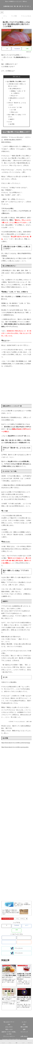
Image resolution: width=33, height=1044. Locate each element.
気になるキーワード (9, 1022)
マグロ (21, 918)
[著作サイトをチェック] (9, 938)
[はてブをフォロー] (9, 942)
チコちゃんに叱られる (8, 918)
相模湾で (12, 119)
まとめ (10, 121)
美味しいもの (9, 1029)
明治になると (14, 112)
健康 (24, 1029)
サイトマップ (24, 1031)
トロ (17, 918)
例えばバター (14, 95)
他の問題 (12, 124)
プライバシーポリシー (9, 1036)
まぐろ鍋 (13, 109)
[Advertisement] (16, 385)
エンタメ (24, 1022)
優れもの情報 (24, 1027)
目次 (14, 76)
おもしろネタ (9, 1027)
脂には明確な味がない (15, 88)
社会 (9, 1024)
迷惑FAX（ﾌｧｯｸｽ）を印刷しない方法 (9, 1033)
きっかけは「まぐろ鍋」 (16, 107)
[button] (29, 547)
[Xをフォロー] (24, 938)
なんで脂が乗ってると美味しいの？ (16, 81)
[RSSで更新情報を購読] (24, 942)
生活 (24, 1024)
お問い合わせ (24, 1036)
